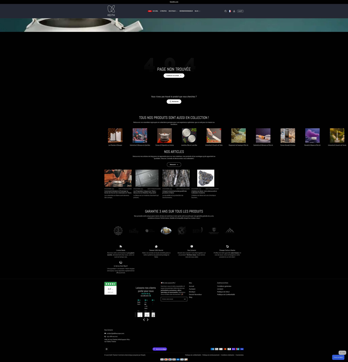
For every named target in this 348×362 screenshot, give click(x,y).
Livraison (220, 289)
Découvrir (173, 164)
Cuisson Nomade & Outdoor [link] (287, 145)
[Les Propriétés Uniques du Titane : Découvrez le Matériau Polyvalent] (147, 178)
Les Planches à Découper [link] (115, 145)
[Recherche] (225, 11)
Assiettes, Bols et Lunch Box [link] (189, 145)
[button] (225, 11)
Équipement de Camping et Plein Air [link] (238, 145)
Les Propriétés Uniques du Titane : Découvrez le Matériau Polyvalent (144, 192)
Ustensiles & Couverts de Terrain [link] (337, 145)
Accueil (191, 286)
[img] (145, 294)
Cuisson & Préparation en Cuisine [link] (165, 145)
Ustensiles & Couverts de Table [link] (213, 145)
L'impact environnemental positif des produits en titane (174, 192)
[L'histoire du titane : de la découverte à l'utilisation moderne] (205, 178)
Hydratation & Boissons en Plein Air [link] (263, 145)
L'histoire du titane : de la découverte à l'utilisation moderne (204, 192)
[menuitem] (202, 286)
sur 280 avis (145, 295)
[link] (118, 231)
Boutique (172, 11)
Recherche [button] (175, 101)
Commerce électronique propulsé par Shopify (131, 355)
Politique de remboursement (210, 355)
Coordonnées (240, 355)
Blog (196, 11)
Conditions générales (224, 286)
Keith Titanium (113, 355)
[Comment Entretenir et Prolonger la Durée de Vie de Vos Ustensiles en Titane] (118, 178)
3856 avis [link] (110, 292)
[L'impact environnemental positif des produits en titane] (176, 178)
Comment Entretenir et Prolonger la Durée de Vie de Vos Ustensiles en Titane (117, 192)
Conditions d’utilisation (227, 355)
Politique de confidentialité (193, 355)
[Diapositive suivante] (241, 137)
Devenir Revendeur (195, 294)
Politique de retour (223, 292)
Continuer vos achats (172, 75)
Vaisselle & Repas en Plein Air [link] (312, 145)
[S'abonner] (184, 299)
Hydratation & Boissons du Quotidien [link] (140, 145)
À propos (192, 289)
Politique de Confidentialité (226, 294)
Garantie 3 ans (174, 2)
